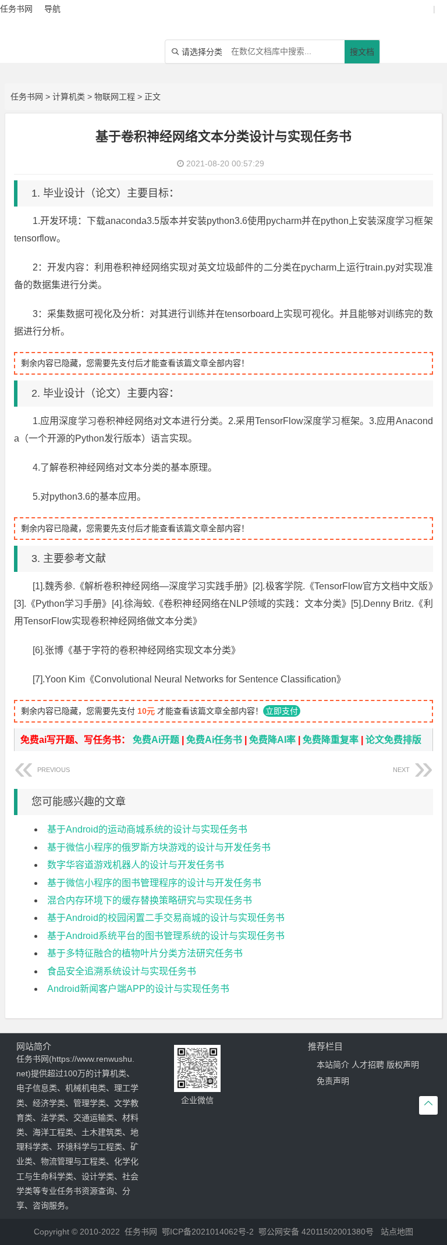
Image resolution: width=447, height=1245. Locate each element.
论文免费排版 (393, 740)
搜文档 (362, 51)
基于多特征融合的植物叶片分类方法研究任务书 (145, 953)
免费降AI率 (272, 740)
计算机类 (68, 96)
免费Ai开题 (156, 740)
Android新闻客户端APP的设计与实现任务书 (138, 989)
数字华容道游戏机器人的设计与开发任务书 (135, 865)
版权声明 (402, 1064)
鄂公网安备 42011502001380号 (316, 1231)
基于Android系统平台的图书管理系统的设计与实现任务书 (166, 936)
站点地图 (397, 1231)
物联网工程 (114, 96)
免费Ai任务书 (214, 740)
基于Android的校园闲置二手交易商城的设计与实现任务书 (166, 918)
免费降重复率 (331, 740)
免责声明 (333, 1081)
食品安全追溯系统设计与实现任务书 (121, 971)
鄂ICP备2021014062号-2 (208, 1231)
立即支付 (281, 711)
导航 (52, 8)
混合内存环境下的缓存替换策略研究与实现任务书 (149, 900)
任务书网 (26, 96)
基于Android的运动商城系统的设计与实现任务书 (147, 829)
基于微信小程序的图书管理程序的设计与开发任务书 (154, 883)
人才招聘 (368, 1064)
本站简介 (333, 1064)
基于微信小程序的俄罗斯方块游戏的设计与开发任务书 (159, 847)
